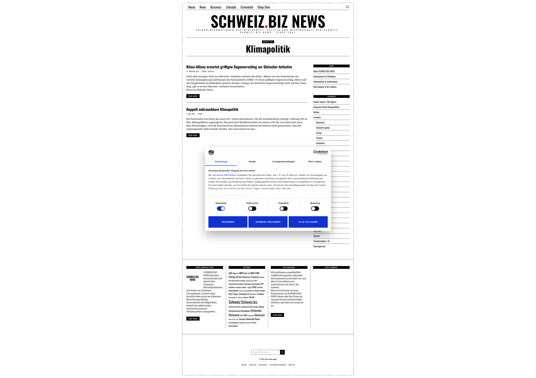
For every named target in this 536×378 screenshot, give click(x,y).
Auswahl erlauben (268, 222)
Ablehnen (228, 222)
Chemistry (320, 122)
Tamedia (242, 319)
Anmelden (291, 365)
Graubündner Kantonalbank (252, 284)
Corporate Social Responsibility (326, 107)
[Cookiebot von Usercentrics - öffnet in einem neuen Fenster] (315, 152)
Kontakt (244, 365)
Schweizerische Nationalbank (239, 310)
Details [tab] (252, 161)
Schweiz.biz (249, 302)
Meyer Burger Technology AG (239, 293)
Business (215, 6)
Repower (246, 297)
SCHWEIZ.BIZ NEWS (235, 306)
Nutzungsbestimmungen (278, 365)
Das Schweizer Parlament (249, 277)
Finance (319, 138)
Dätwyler (262, 277)
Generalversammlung (236, 283)
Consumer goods (323, 127)
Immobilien (238, 287)
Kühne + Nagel (246, 287)
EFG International (234, 280)
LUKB (254, 287)
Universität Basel (253, 319)
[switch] (252, 208)
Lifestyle (231, 6)
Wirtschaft (248, 323)
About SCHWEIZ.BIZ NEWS (324, 71)
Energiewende (250, 281)
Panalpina (260, 293)
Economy (317, 117)
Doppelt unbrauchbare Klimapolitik (212, 109)
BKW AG (247, 273)
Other (204, 71)
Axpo (234, 273)
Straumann (250, 315)
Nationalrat (253, 294)
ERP (255, 280)
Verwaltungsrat (234, 322)
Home (191, 6)
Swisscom (259, 315)
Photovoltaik (232, 297)
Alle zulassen (308, 222)
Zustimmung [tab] (221, 161)
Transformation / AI (321, 241)
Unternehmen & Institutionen (325, 81)
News (203, 6)
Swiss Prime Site (233, 319)
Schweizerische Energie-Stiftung (252, 306)
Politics (211, 71)
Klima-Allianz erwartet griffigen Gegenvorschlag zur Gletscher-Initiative (239, 66)
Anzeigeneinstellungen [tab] (283, 161)
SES (241, 315)
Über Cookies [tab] (315, 161)
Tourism (316, 236)
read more (193, 96)
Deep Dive (264, 6)
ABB (230, 273)
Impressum (253, 365)
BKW (241, 273)
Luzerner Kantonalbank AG (246, 290)
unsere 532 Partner (226, 175)
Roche (251, 297)
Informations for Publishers (324, 76)
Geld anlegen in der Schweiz (325, 86)
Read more (193, 318)
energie (242, 280)
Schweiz (235, 302)
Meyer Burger (260, 290)
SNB (245, 315)
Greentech (247, 6)
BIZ (238, 273)
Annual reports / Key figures (324, 101)
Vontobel (242, 322)
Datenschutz (263, 365)
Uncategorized (319, 246)
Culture (316, 112)
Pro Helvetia (239, 297)
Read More (277, 315)
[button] (282, 352)
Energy (319, 132)
